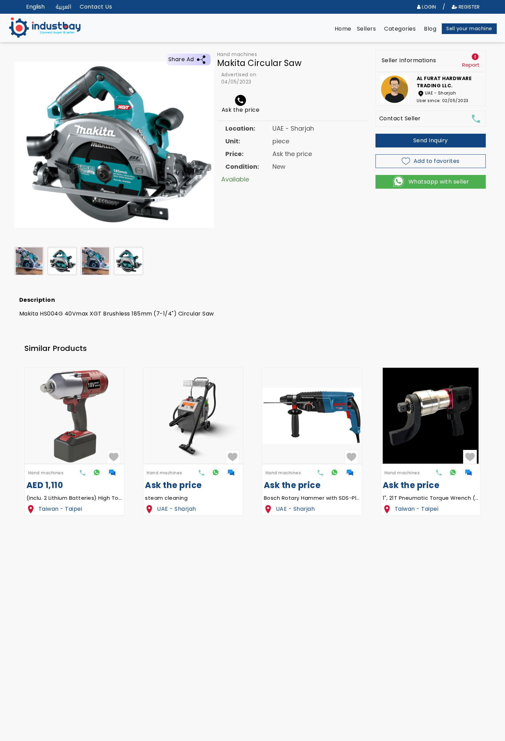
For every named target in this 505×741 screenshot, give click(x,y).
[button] (343, 28)
